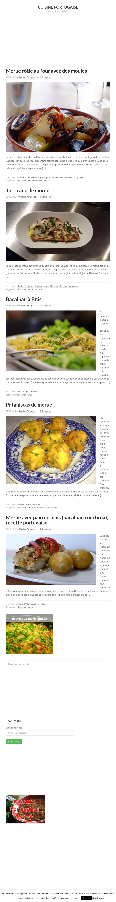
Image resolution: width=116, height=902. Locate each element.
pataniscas (52, 507)
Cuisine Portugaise (58, 7)
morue (30, 289)
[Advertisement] (61, 44)
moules (47, 180)
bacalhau (22, 180)
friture (36, 507)
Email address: (14, 727)
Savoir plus (98, 898)
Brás (30, 394)
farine (30, 507)
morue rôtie (37, 180)
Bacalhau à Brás (24, 299)
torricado (38, 289)
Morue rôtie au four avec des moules (46, 71)
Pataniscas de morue (29, 404)
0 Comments (45, 77)
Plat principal (48, 177)
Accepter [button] (86, 898)
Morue (38, 177)
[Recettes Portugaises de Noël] (25, 822)
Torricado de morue (27, 190)
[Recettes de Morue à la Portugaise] (29, 652)
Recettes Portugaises (73, 177)
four (29, 180)
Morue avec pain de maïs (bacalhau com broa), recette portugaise (57, 520)
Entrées (38, 286)
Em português (23, 391)
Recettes (59, 177)
